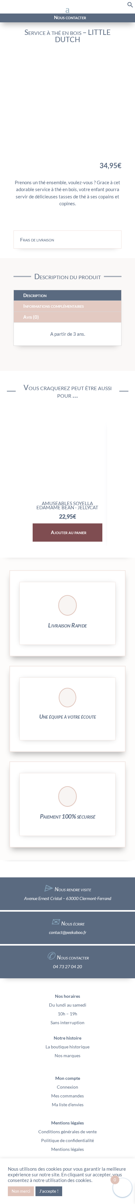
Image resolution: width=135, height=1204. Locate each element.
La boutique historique (67, 1046)
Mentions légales (67, 1149)
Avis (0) (31, 317)
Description (34, 295)
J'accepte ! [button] (48, 1191)
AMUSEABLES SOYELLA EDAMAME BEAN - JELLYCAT (67, 505)
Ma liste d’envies (68, 1104)
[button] (130, 6)
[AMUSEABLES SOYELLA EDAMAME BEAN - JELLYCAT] (67, 495)
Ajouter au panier (68, 532)
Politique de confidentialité (67, 1140)
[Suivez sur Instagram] (15, 18)
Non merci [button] (21, 1191)
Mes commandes (67, 1095)
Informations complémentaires (53, 306)
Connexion (67, 1087)
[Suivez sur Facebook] (8, 18)
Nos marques (67, 1055)
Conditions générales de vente (67, 1131)
